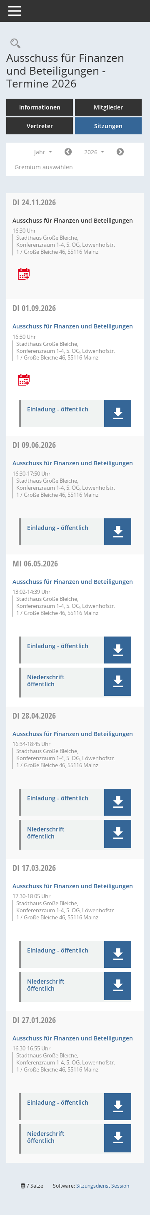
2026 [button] (91, 152)
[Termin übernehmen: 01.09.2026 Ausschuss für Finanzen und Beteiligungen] (23, 380)
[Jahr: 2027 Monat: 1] (120, 152)
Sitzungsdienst (102, 1185)
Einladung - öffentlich (57, 409)
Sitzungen (108, 126)
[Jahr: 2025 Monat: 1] (68, 152)
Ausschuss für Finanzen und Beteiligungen (72, 326)
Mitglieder (108, 107)
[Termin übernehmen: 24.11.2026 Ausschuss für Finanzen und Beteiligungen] (23, 274)
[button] (117, 413)
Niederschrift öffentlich (46, 681)
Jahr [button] (40, 152)
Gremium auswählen (44, 167)
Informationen (39, 107)
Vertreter (40, 126)
